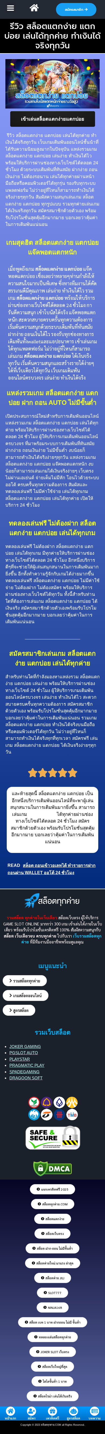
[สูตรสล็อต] (73, 1411)
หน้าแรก (10, 1418)
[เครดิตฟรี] (52, 1411)
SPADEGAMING (24, 1071)
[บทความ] (94, 1411)
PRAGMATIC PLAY (26, 1065)
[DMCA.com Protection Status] (52, 1168)
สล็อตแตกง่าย (41, 814)
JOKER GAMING (25, 1046)
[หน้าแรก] (10, 1411)
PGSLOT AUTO (23, 1052)
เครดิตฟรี (52, 1418)
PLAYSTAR (19, 1059)
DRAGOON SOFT (26, 1078)
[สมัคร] (31, 1411)
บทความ (95, 1418)
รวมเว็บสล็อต (53, 1032)
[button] (11, 8)
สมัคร (32, 1418)
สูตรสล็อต (73, 1418)
